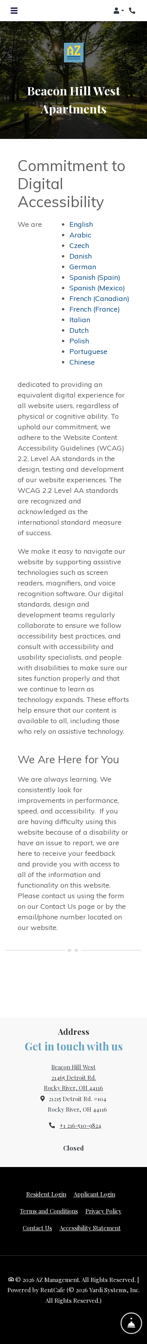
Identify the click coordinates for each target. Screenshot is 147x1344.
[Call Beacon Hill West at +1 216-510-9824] (133, 10)
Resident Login (46, 1194)
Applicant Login (94, 1194)
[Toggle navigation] (14, 10)
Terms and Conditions (49, 1211)
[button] (119, 10)
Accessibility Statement (90, 1228)
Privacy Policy (103, 1211)
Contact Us (37, 1228)
